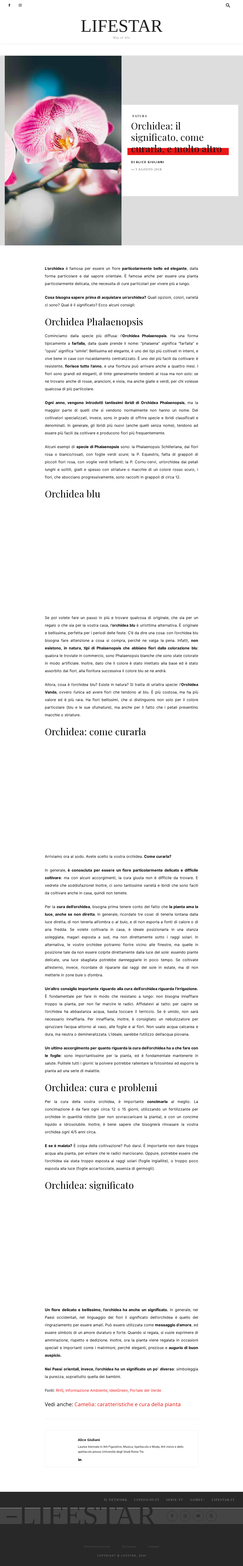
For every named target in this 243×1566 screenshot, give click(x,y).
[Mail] (198, 1516)
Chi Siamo (129, 1546)
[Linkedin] (179, 181)
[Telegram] (201, 181)
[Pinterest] (157, 181)
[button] (228, 5)
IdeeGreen (118, 1390)
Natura (139, 116)
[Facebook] (9, 5)
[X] (146, 181)
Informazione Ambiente (86, 1390)
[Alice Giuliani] (61, 1449)
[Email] (190, 181)
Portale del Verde (145, 1390)
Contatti (153, 1546)
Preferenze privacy (97, 1546)
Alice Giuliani (150, 162)
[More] (212, 181)
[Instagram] (20, 5)
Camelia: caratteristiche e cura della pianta (128, 1404)
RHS (59, 1390)
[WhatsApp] (168, 181)
